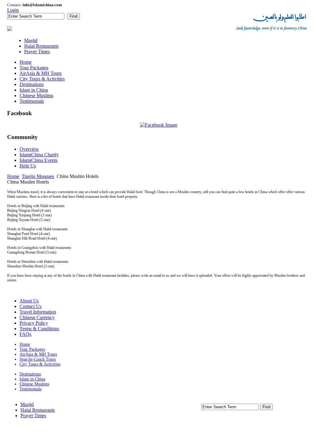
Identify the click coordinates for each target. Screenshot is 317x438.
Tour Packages (32, 349)
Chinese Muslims (34, 384)
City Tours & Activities (40, 364)
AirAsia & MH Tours (38, 354)
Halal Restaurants (37, 410)
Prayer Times (33, 415)
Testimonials (30, 389)
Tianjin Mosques (38, 176)
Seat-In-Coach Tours (38, 359)
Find (73, 16)
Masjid (27, 404)
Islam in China (32, 379)
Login (13, 10)
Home (13, 176)
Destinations (30, 374)
